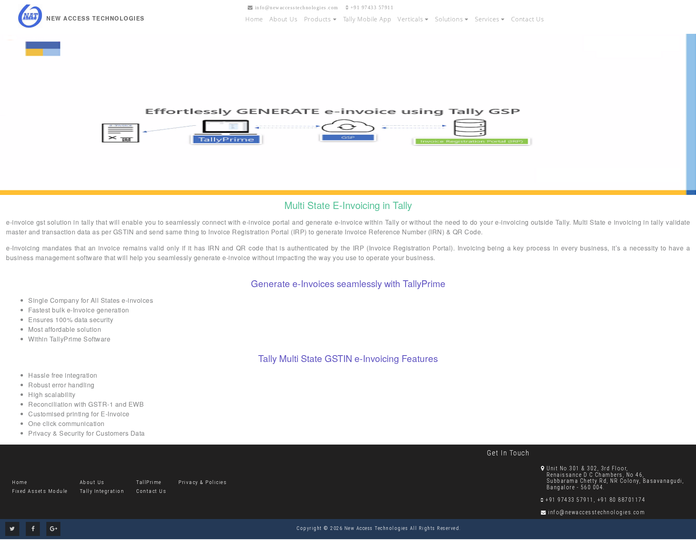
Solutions (450, 19)
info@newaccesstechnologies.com (295, 7)
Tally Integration (102, 491)
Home (254, 19)
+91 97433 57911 (371, 7)
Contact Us (527, 19)
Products (318, 19)
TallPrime (149, 482)
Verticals (411, 19)
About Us (283, 19)
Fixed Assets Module (40, 491)
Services (488, 19)
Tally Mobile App (367, 19)
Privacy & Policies (202, 482)
